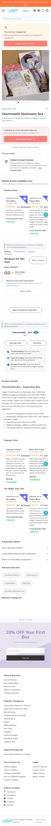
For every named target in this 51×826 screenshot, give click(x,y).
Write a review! (38, 260)
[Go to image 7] (29, 102)
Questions (31, 252)
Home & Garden (11, 735)
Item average (20, 272)
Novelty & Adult (11, 738)
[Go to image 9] (32, 102)
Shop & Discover (12, 675)
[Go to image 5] (25, 102)
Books (6, 722)
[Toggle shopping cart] (47, 10)
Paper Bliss (34, 201)
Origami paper (10, 583)
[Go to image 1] (18, 102)
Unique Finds (9, 741)
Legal (35, 762)
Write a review (25, 291)
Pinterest (10, 801)
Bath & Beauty (10, 725)
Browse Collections (12, 689)
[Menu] (5, 10)
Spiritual (7, 732)
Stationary (26, 583)
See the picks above (11, 326)
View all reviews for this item (24, 310)
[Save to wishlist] (47, 109)
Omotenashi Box (9, 109)
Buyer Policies (39, 776)
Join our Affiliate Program (15, 776)
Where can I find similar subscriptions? (16, 560)
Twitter (9, 798)
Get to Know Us (12, 762)
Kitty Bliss (11, 201)
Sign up (25, 658)
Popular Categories (14, 701)
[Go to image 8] (30, 102)
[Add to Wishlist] (25, 199)
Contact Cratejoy (11, 780)
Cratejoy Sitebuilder (12, 773)
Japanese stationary (12, 575)
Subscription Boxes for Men (16, 709)
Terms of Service (40, 766)
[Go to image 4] (23, 102)
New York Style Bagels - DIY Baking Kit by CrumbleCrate (40, 449)
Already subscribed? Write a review (25, 147)
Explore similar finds (24, 43)
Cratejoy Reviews (11, 693)
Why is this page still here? (12, 548)
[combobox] (25, 18)
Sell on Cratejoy (10, 770)
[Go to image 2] (20, 102)
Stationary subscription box (14, 591)
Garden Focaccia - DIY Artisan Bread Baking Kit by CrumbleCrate (17, 449)
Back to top (25, 620)
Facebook (10, 792)
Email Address (14, 650)
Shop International (13, 750)
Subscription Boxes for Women (17, 705)
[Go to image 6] (27, 102)
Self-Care (8, 728)
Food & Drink (9, 718)
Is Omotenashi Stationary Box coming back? (19, 554)
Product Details (19, 252)
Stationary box (32, 575)
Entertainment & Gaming (15, 715)
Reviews (7, 252)
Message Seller (15, 343)
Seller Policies (39, 773)
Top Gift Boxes (10, 680)
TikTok (9, 805)
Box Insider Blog (11, 683)
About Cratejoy (10, 766)
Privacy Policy (39, 770)
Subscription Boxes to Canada (17, 754)
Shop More (37, 343)
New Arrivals (9, 686)
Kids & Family (10, 712)
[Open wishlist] (43, 10)
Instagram (10, 795)
